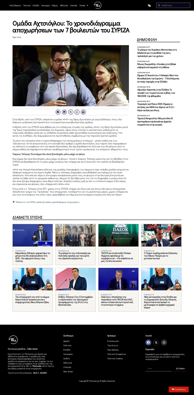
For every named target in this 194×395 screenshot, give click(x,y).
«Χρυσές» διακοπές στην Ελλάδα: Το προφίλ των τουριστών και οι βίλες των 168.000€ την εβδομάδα (156, 93)
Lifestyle (73, 5)
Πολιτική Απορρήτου (116, 354)
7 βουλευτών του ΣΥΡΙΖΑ (25, 202)
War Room (68, 371)
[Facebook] (148, 342)
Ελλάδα (36, 5)
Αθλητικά (64, 5)
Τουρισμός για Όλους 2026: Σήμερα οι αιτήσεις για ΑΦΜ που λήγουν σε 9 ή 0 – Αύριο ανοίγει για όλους (156, 107)
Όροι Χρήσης (113, 349)
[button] (58, 112)
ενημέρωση (36, 368)
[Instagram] (164, 342)
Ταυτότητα (112, 345)
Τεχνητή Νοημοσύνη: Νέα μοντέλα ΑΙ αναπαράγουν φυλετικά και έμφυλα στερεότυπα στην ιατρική (155, 121)
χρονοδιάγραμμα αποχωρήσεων (65, 202)
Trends (82, 5)
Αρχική (66, 341)
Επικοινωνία (113, 341)
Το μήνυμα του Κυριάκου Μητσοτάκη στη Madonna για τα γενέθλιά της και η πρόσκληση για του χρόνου (157, 53)
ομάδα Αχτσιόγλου (43, 202)
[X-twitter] (156, 342)
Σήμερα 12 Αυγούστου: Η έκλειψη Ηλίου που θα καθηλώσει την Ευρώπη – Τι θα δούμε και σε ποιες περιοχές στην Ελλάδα (158, 78)
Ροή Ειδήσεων (15, 5)
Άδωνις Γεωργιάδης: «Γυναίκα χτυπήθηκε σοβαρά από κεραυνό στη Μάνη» (156, 65)
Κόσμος (55, 5)
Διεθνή (66, 358)
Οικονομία (45, 5)
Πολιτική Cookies (115, 358)
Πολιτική (26, 5)
